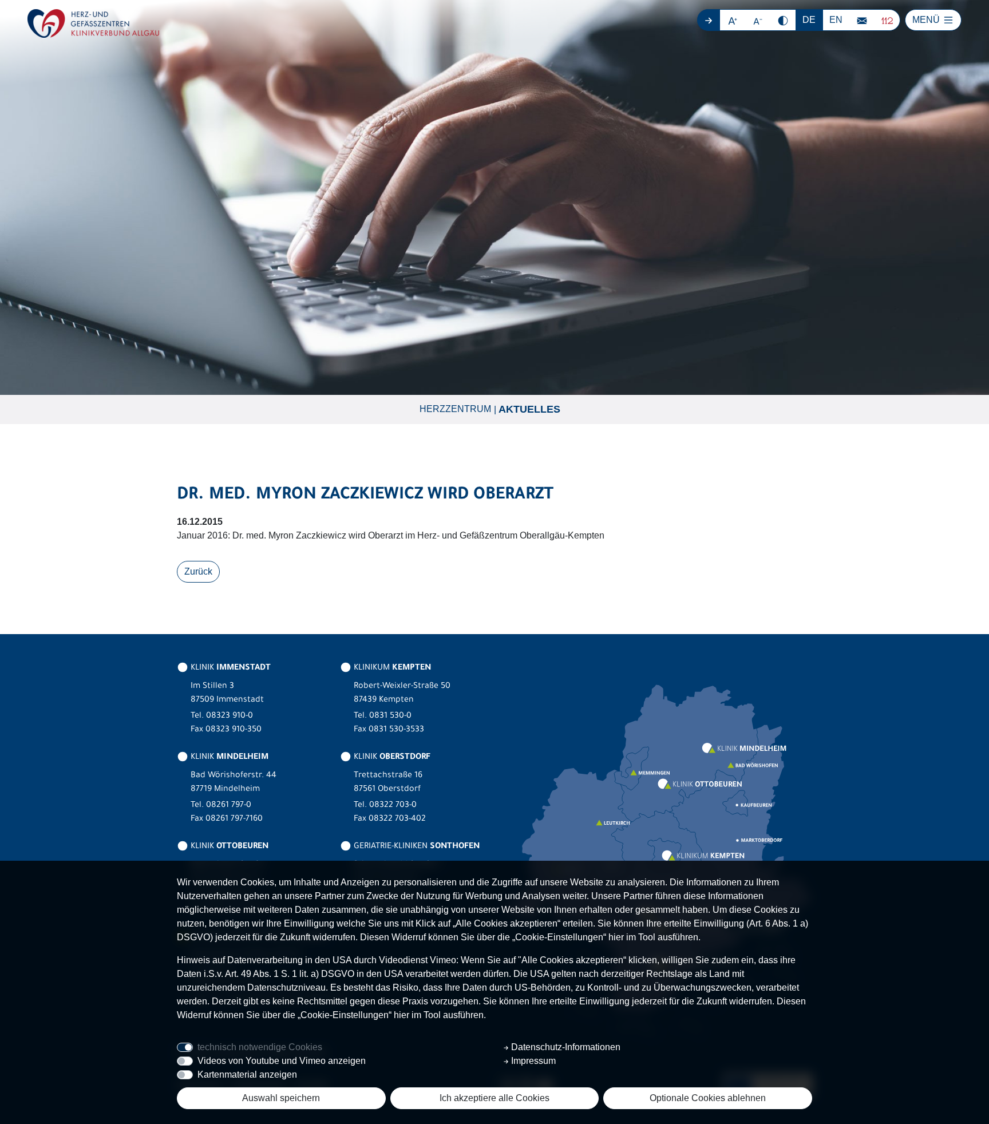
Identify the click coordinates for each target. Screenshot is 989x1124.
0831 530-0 (390, 716)
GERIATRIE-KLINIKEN (415, 847)
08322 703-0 (393, 805)
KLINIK (229, 668)
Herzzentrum (455, 409)
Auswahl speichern (281, 1098)
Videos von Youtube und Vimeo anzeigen (281, 1061)
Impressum (532, 1061)
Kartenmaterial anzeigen (247, 1074)
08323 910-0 (229, 716)
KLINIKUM (391, 668)
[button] (733, 20)
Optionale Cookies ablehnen (708, 1098)
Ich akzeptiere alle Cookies (494, 1098)
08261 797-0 (228, 805)
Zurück (198, 571)
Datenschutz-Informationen (564, 1047)
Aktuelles (529, 409)
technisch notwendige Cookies (259, 1047)
